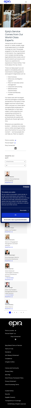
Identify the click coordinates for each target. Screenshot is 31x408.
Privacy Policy (9, 371)
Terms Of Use (9, 348)
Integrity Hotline (9, 362)
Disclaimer (8, 352)
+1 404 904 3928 (9, 277)
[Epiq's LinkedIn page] (15, 148)
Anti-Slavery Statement (12, 355)
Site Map (7, 374)
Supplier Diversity (10, 397)
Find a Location (9, 140)
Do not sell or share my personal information (15, 219)
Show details (23, 210)
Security (7, 394)
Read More (8, 182)
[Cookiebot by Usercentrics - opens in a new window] (23, 187)
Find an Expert (9, 142)
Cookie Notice (9, 390)
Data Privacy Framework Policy (14, 378)
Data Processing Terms (12, 384)
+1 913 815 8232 (9, 295)
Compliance (8, 358)
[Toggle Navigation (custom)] (26, 2)
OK (15, 215)
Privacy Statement (10, 381)
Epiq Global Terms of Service (13, 345)
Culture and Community (12, 368)
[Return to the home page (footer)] (7, 2)
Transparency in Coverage (13, 400)
